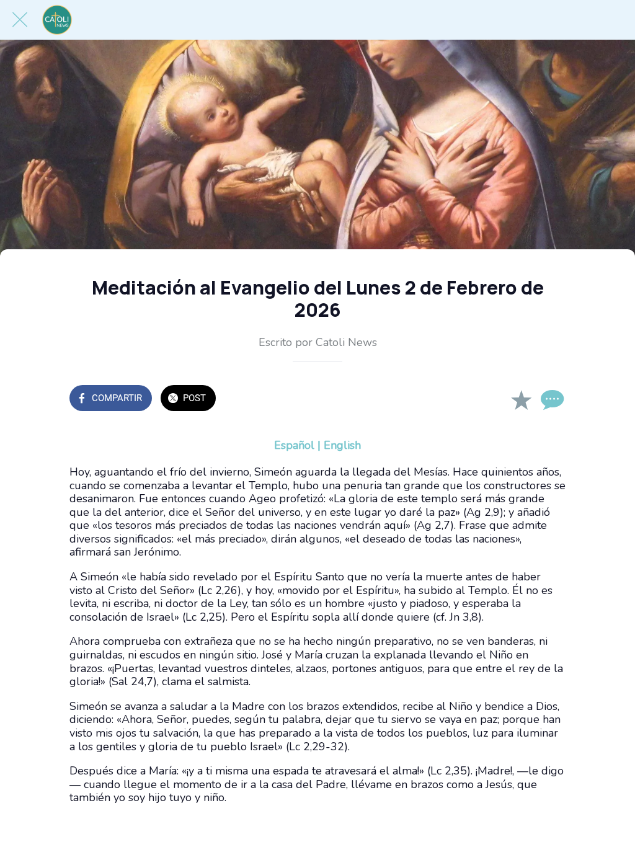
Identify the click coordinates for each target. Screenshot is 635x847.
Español (294, 445)
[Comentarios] (551, 399)
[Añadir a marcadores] (521, 399)
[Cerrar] (19, 19)
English (342, 445)
